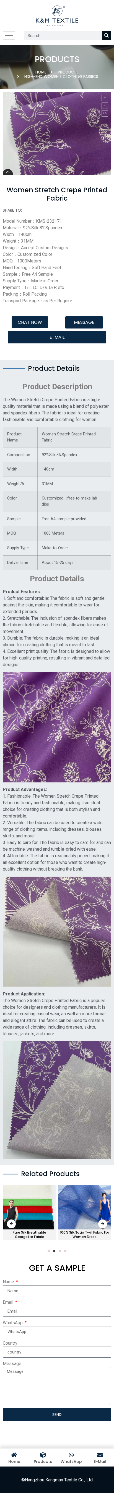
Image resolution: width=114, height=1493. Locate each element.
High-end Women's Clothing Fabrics (61, 76)
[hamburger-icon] (9, 35)
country (10, 1343)
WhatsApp (13, 1322)
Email (8, 1302)
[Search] (106, 35)
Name (9, 1281)
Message (12, 1363)
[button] (30, 322)
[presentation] (11, 1223)
